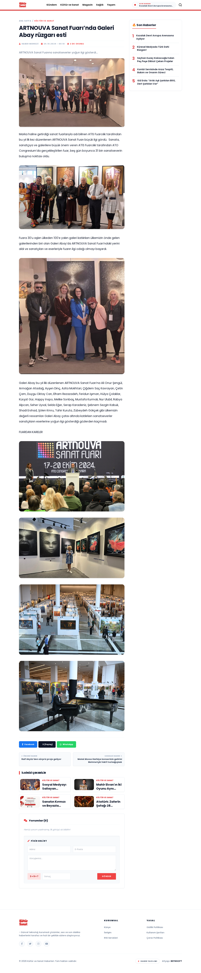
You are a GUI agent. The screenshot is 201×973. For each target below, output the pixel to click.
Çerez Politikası (155, 937)
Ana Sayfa (25, 21)
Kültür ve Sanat (69, 4)
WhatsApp (68, 744)
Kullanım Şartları (155, 932)
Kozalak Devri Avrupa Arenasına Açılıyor (155, 37)
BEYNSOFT (176, 961)
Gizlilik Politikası (155, 927)
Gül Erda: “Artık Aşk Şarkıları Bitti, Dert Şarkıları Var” (156, 82)
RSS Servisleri (111, 937)
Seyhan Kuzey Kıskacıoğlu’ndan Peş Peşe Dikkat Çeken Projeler (155, 59)
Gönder (106, 876)
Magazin (87, 4)
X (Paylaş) (48, 744)
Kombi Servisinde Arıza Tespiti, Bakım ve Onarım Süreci (155, 71)
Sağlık (99, 4)
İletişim (107, 932)
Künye (107, 927)
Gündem (51, 4)
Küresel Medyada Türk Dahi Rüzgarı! (153, 48)
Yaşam (111, 4)
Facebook (29, 744)
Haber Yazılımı (149, 961)
